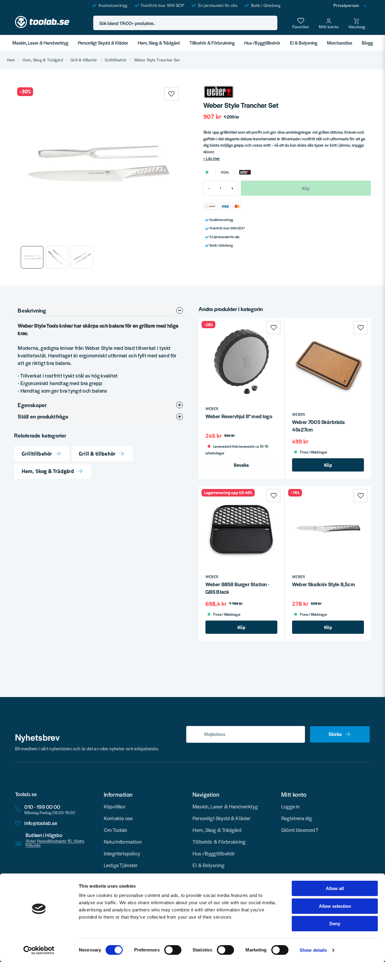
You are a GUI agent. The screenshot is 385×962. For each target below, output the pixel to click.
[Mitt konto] (328, 23)
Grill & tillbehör (83, 60)
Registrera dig (296, 818)
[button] (271, 23)
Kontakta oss (118, 818)
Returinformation (123, 841)
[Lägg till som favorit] (301, 23)
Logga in (290, 806)
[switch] (172, 950)
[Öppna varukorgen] (356, 23)
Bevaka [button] (241, 465)
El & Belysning (303, 42)
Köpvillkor (115, 806)
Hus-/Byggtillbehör (262, 42)
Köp (328, 465)
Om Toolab (116, 829)
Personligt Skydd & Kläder (103, 42)
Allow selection (335, 906)
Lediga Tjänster (121, 865)
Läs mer (213, 158)
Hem (11, 60)
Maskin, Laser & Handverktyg (40, 42)
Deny (334, 923)
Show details (313, 950)
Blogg (367, 42)
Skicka (335, 734)
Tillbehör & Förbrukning (212, 42)
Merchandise (339, 42)
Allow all (335, 888)
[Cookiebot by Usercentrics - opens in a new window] (39, 950)
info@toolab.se (40, 823)
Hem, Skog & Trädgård (159, 42)
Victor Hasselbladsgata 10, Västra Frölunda (55, 843)
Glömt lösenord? (299, 829)
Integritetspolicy (122, 853)
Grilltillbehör (116, 60)
